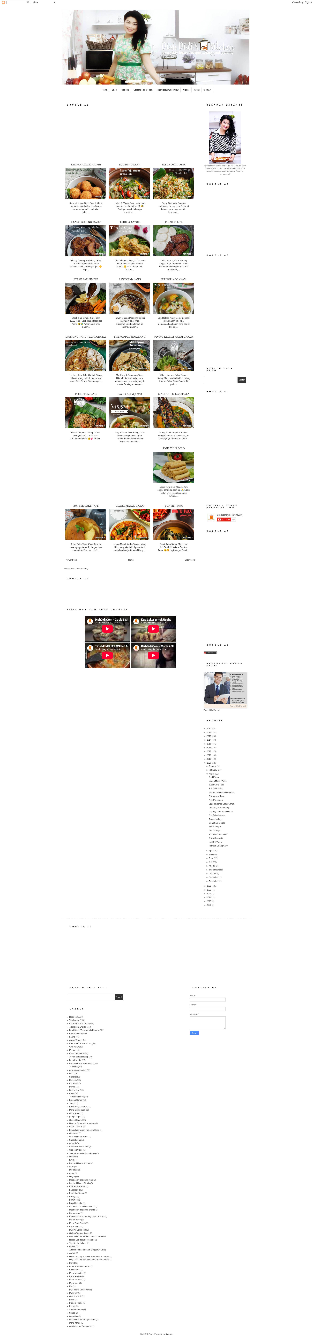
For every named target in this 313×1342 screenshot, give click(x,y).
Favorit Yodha (75, 1060)
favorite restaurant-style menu (82, 1320)
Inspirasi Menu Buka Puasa (81, 1063)
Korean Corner (75, 1100)
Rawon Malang (130, 279)
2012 (209, 732)
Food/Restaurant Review (167, 90)
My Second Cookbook (79, 1290)
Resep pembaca (76, 1053)
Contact (207, 90)
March (212, 774)
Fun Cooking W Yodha (79, 1266)
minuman (73, 1170)
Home (104, 90)
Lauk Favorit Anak (77, 1186)
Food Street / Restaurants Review (84, 1030)
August (212, 866)
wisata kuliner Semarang (80, 1326)
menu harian (75, 1323)
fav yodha (73, 1316)
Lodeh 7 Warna (129, 164)
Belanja (72, 1196)
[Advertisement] (130, 134)
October (212, 873)
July (211, 862)
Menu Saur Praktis (77, 1223)
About (196, 90)
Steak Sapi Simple (86, 279)
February (213, 770)
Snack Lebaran (76, 1310)
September (214, 870)
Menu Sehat (74, 1226)
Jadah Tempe (173, 222)
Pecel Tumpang (86, 394)
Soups (72, 1313)
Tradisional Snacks (77, 1027)
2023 (209, 893)
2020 (209, 763)
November (214, 877)
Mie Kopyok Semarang (129, 337)
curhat (72, 1157)
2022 (209, 890)
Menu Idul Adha (76, 1273)
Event (71, 1160)
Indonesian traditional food (81, 1180)
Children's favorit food (79, 1147)
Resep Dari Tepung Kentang (82, 1240)
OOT (71, 1073)
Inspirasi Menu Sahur (78, 1137)
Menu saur (74, 1283)
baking (72, 1037)
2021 (209, 886)
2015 (209, 744)
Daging (72, 1176)
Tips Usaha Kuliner (77, 1243)
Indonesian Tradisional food (81, 1206)
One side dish (75, 1296)
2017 (209, 751)
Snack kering (75, 1140)
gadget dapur (75, 1117)
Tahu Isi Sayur (130, 222)
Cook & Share (75, 1120)
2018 (209, 755)
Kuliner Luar (74, 1270)
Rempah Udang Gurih (86, 164)
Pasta (71, 1300)
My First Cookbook (77, 1230)
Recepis (73, 1080)
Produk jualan (75, 1033)
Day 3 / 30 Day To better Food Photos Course (89, 1260)
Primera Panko (75, 1303)
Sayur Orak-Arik (174, 164)
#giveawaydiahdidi (77, 1070)
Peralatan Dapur (76, 1193)
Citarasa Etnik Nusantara (80, 1043)
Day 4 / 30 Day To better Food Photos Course (89, 1256)
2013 (209, 736)
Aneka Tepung (75, 1040)
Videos (186, 90)
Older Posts (190, 560)
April (211, 851)
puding (72, 1246)
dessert (72, 1143)
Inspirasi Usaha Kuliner (79, 1163)
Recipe (72, 1306)
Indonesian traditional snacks (82, 1210)
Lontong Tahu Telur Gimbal (86, 337)
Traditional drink (76, 1097)
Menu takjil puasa (77, 1110)
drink (71, 1166)
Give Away (74, 1047)
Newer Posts (71, 560)
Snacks (72, 1077)
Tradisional (74, 1020)
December (214, 881)
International (74, 1213)
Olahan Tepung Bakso (79, 1233)
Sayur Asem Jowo (130, 394)
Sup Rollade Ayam (173, 279)
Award (72, 1253)
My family (73, 1293)
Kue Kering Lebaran (78, 1107)
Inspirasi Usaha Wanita (79, 1183)
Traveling (73, 1067)
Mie (71, 1286)
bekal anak (74, 1113)
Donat (72, 1263)
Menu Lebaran (75, 1126)
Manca (72, 1087)
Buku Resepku (75, 1203)
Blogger (168, 1334)
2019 (209, 759)
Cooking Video (75, 1150)
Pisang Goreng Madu (86, 222)
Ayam (71, 1173)
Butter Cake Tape (85, 506)
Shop (114, 90)
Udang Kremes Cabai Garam (173, 337)
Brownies (73, 1200)
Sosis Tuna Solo (174, 448)
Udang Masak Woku (129, 506)
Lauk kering (74, 1190)
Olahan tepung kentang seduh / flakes (86, 1236)
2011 (209, 728)
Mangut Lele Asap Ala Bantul (221, 792)
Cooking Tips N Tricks (79, 1023)
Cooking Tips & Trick (143, 90)
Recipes (125, 90)
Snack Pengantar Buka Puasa (82, 1153)
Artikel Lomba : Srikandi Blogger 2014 (86, 1250)
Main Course (75, 1220)
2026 (209, 905)
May (211, 854)
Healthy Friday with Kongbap (82, 1123)
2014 (209, 740)
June (211, 858)
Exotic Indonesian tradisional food (84, 1130)
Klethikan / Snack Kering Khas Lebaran (86, 1216)
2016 (209, 747)
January (213, 766)
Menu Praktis (75, 1276)
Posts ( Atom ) (82, 568)
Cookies (73, 1083)
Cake (71, 1093)
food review (74, 1090)
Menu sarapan (75, 1280)
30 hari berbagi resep (78, 1057)
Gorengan (73, 1133)
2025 (209, 901)
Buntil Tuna (174, 506)
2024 (209, 897)
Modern (72, 1050)
